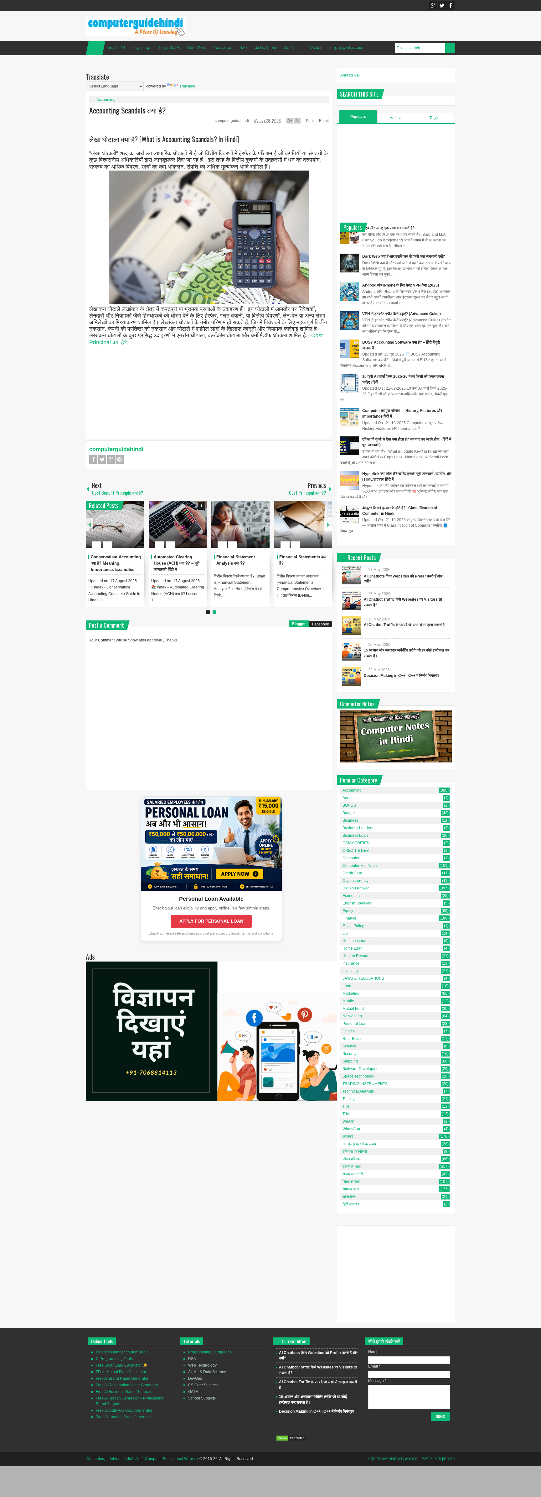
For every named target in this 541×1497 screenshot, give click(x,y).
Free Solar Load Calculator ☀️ (121, 1365)
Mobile (348, 1001)
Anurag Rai (350, 75)
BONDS (349, 805)
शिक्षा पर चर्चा (351, 1181)
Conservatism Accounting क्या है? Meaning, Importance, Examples (116, 563)
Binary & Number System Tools (122, 1352)
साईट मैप (374, 1459)
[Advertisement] (209, 390)
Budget (349, 813)
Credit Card (352, 873)
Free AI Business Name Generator (125, 1391)
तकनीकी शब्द (352, 1166)
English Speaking (358, 903)
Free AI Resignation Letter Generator (127, 1385)
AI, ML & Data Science (207, 1372)
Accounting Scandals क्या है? (127, 110)
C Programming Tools (114, 1359)
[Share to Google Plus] (137, 529)
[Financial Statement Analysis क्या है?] (240, 524)
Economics (352, 895)
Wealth (348, 1121)
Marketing (351, 993)
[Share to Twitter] (128, 529)
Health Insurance (357, 941)
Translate (187, 86)
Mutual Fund (353, 1008)
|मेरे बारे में (448, 1459)
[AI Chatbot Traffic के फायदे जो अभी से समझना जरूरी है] (351, 625)
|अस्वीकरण (410, 1459)
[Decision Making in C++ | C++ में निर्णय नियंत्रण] (351, 676)
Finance (349, 918)
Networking (352, 1016)
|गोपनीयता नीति (430, 1459)
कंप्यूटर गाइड (141, 48)
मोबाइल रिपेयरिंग (169, 48)
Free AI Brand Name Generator (122, 1378)
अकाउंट (348, 1136)
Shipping (350, 1061)
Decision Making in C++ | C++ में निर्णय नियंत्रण (401, 675)
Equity (348, 911)
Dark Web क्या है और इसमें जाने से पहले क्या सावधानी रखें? (403, 256)
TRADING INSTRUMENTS (365, 1084)
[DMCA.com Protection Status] (291, 1440)
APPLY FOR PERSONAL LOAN (211, 921)
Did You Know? (356, 888)
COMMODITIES (356, 843)
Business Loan (355, 835)
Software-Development (362, 1069)
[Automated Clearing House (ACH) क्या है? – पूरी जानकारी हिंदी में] (178, 524)
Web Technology (202, 1365)
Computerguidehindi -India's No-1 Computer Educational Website (142, 1459)
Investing (350, 971)
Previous (89, 524)
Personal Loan (355, 1023)
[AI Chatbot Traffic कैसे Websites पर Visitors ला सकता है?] (351, 600)
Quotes (349, 1031)
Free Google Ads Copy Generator (124, 1410)
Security (349, 1054)
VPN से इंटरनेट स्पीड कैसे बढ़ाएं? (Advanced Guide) (401, 314)
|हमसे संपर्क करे (391, 1459)
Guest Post (196, 48)
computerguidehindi (232, 121)
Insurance (351, 963)
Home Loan (353, 948)
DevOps (195, 1378)
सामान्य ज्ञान (351, 1189)
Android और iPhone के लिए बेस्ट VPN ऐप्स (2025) (400, 285)
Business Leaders (358, 828)
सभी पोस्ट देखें (115, 48)
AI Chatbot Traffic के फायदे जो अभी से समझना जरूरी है (404, 625)
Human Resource (358, 956)
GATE (193, 1391)
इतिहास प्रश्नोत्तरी (355, 1151)
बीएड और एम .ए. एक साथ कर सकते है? (388, 228)
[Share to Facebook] (120, 529)
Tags (434, 118)
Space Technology (358, 1076)
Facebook (450, 5)
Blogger (299, 624)
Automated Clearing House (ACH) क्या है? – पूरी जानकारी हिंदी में (176, 563)
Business (350, 820)
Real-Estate (353, 1038)
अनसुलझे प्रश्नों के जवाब (345, 48)
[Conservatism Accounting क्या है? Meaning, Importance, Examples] (115, 524)
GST (346, 933)
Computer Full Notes (360, 865)
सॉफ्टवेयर (349, 1196)
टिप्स (244, 48)
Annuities (350, 798)
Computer (351, 858)
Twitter (442, 5)
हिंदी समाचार (351, 1204)
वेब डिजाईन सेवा (266, 48)
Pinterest (120, 459)
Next (328, 524)
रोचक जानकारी (223, 48)
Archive (396, 118)
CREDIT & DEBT (357, 850)
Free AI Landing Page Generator (123, 1417)
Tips (346, 1106)
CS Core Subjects (203, 1385)
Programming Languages (210, 1352)
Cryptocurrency (355, 880)
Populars (358, 116)
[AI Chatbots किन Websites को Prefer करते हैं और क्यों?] (351, 575)
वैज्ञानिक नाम (292, 48)
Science (349, 1046)
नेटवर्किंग (315, 48)
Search (450, 48)
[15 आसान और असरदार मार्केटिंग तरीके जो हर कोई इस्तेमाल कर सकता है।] (351, 651)
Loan (347, 986)
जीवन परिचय (351, 1159)
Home (95, 48)
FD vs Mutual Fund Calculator (121, 1372)
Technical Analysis (358, 1091)
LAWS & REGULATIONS (363, 978)
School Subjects (202, 1398)
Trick (347, 1114)
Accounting (106, 100)
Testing (349, 1099)
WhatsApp (351, 1129)
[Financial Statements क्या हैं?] (303, 524)
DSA (192, 1359)
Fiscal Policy (353, 926)
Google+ (433, 5)
